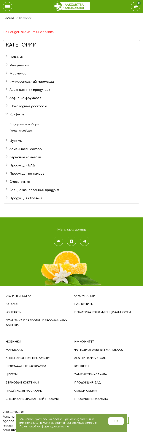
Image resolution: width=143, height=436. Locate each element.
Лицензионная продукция (29, 90)
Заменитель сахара (25, 149)
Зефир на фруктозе (25, 98)
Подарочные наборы (24, 124)
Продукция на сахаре (26, 173)
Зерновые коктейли (25, 157)
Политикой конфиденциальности (44, 426)
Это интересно (18, 296)
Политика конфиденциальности (102, 312)
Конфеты (17, 114)
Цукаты (15, 141)
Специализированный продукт (34, 190)
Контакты (13, 312)
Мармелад (17, 73)
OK (116, 421)
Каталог (12, 304)
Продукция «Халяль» (25, 198)
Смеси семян (19, 182)
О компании (85, 296)
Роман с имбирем (21, 130)
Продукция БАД (22, 165)
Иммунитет (19, 65)
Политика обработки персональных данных (36, 322)
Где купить (83, 304)
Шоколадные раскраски (28, 106)
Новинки (16, 57)
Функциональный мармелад (31, 81)
